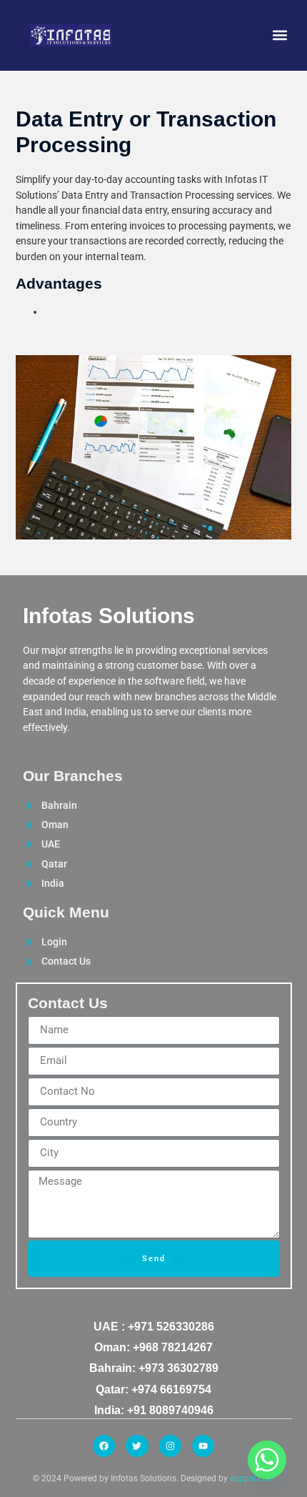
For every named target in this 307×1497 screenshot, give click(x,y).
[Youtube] (203, 1446)
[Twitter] (137, 1446)
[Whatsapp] (267, 1460)
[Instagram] (170, 1446)
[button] (280, 35)
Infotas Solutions (109, 615)
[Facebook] (104, 1446)
